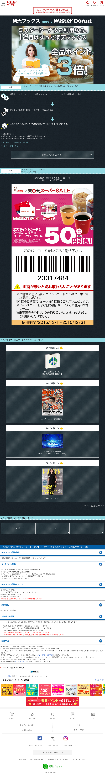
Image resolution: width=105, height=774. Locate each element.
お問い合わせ (27, 730)
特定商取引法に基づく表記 (58, 759)
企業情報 (22, 759)
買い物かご (12, 718)
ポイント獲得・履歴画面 (44, 655)
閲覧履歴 (52, 718)
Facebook (39, 738)
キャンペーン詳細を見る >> (10, 146)
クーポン (93, 718)
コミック (52, 528)
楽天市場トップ (70, 745)
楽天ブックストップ (36, 745)
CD (87, 528)
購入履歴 (72, 718)
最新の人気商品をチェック (52, 155)
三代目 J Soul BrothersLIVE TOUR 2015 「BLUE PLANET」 (52, 452)
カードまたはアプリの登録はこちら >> (14, 142)
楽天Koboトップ (54, 745)
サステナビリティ (79, 759)
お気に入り (32, 718)
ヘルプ (77, 725)
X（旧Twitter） (52, 738)
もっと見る (99, 680)
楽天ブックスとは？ (27, 725)
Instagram (65, 738)
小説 (18, 528)
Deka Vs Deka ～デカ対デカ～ (52, 419)
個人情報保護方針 (21, 661)
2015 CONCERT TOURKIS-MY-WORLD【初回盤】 (52, 373)
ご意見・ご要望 (78, 730)
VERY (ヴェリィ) (52, 498)
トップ (3, 676)
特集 (9, 676)
